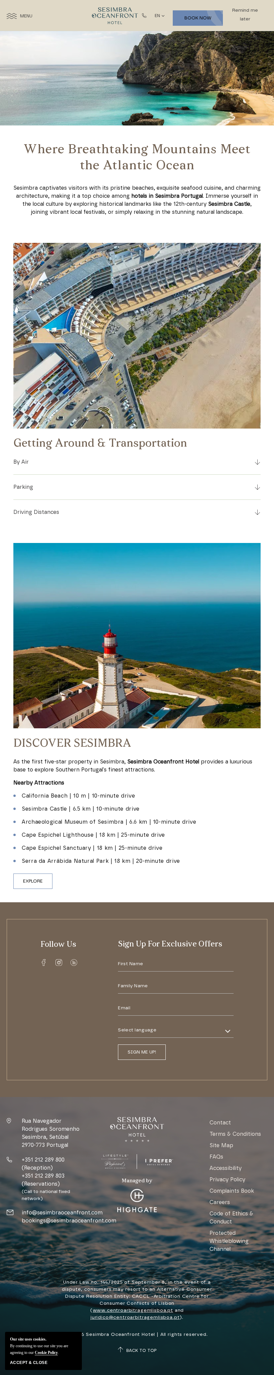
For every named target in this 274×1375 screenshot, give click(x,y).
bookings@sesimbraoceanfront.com (69, 1220)
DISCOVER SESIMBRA (72, 744)
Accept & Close (28, 1362)
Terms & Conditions (235, 1134)
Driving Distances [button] (36, 512)
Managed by (137, 1181)
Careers (220, 1202)
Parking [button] (23, 487)
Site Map (221, 1145)
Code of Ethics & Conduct (231, 1217)
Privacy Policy (227, 1179)
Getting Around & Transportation (100, 444)
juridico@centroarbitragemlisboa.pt (135, 1317)
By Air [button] (21, 462)
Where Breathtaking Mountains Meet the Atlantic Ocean (137, 158)
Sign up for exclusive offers (170, 944)
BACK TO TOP (141, 1350)
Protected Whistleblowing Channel (229, 1241)
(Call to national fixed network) (46, 1195)
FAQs (216, 1157)
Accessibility (226, 1168)
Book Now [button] (198, 18)
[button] (32, 881)
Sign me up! (142, 1052)
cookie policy (46, 1352)
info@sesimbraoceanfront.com (62, 1212)
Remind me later (245, 14)
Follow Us (58, 945)
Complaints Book (232, 1191)
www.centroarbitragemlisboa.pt (133, 1310)
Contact (220, 1122)
